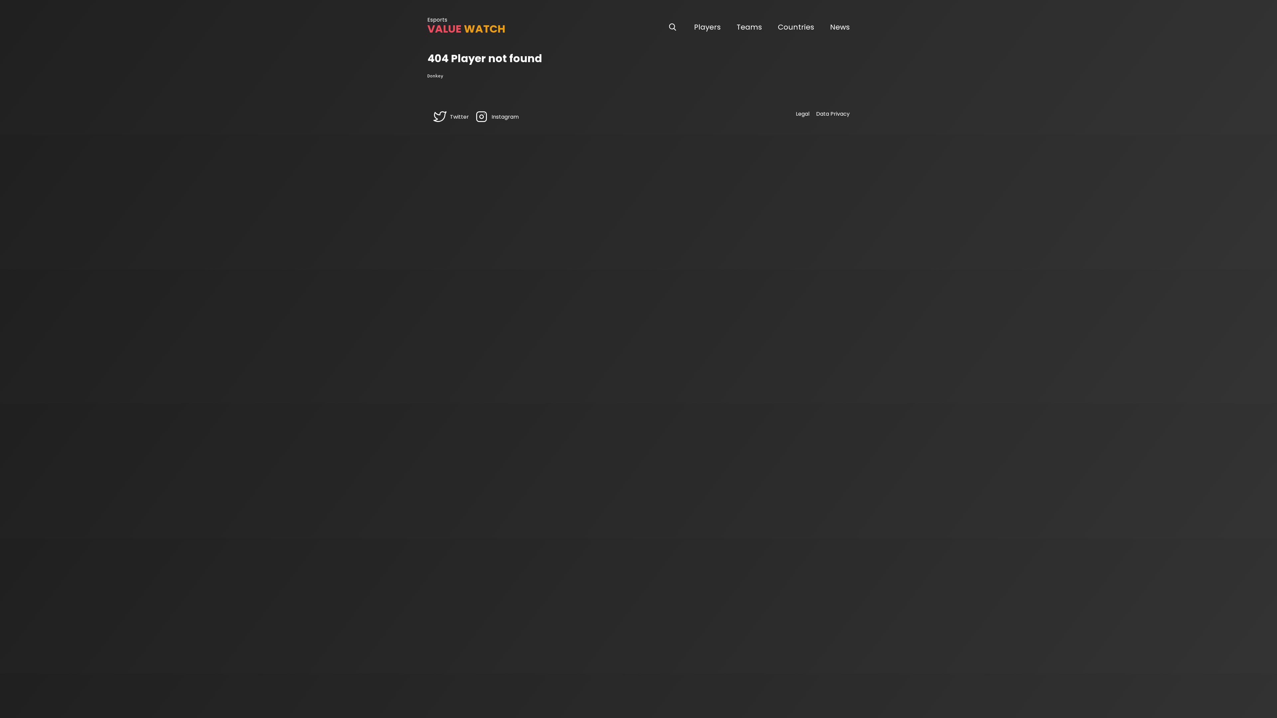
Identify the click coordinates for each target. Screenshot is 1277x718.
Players (707, 27)
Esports (437, 20)
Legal (802, 114)
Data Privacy (833, 114)
